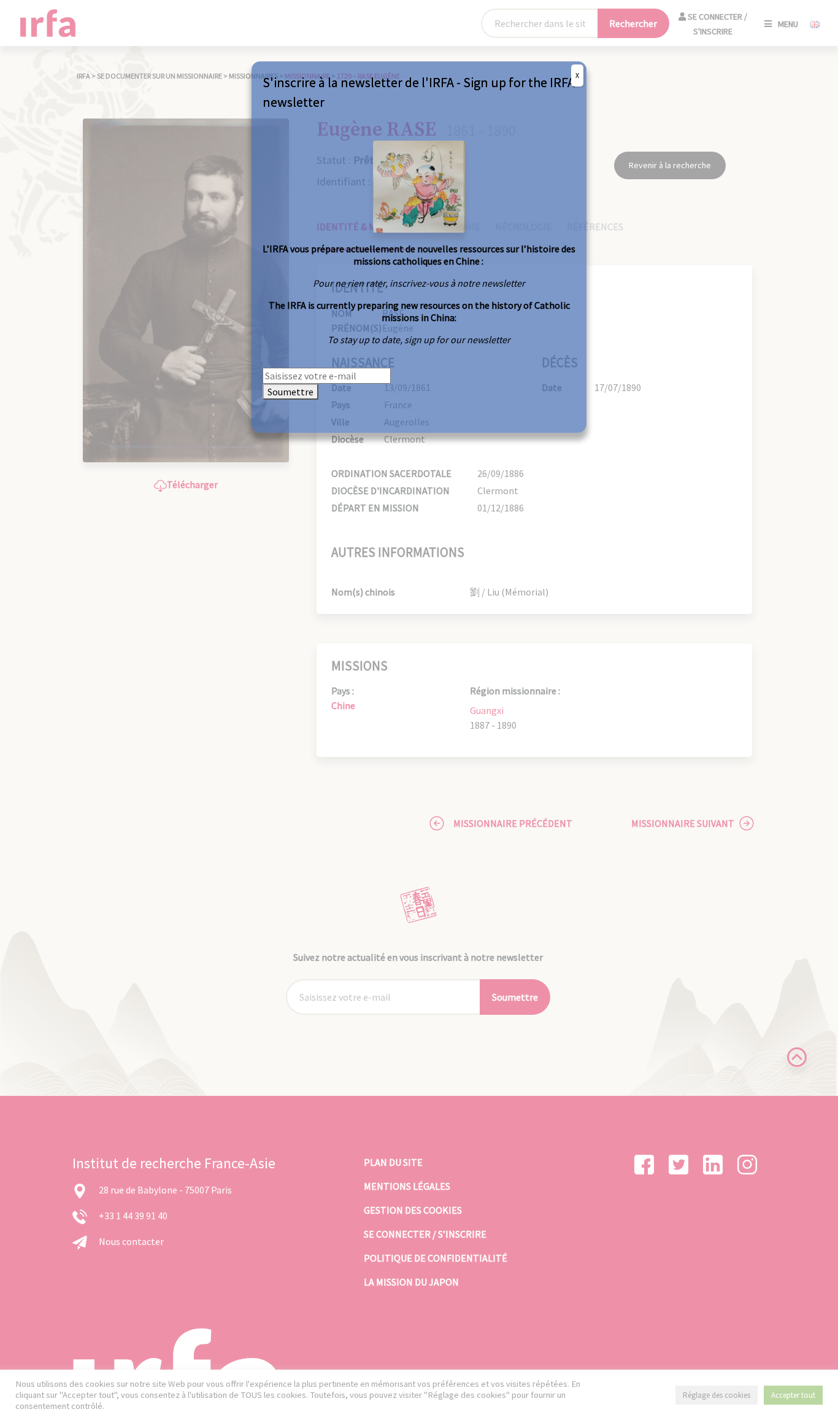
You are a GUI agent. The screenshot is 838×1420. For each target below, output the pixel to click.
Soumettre (290, 392)
